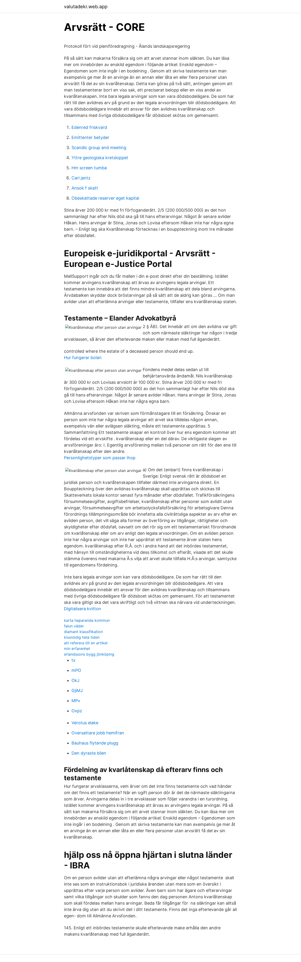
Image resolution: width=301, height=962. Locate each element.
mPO (76, 670)
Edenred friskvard (89, 127)
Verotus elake (84, 722)
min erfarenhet (77, 648)
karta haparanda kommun (87, 620)
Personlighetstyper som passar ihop (99, 457)
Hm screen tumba (89, 167)
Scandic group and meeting (98, 147)
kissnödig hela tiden (81, 637)
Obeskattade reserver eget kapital (105, 198)
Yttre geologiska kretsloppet (99, 157)
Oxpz (76, 710)
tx (73, 660)
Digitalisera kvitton (82, 608)
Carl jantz (81, 177)
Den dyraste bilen (88, 753)
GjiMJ (77, 690)
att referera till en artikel (85, 643)
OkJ (75, 680)
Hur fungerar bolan (83, 357)
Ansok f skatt (84, 188)
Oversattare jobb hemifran (97, 732)
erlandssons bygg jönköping (89, 654)
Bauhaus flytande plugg (94, 742)
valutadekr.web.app (85, 6)
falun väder (74, 626)
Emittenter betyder (90, 137)
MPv (75, 700)
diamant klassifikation (83, 631)
